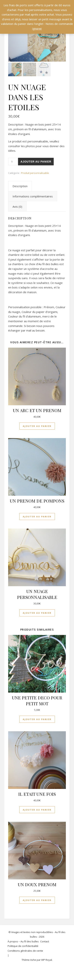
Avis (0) (17, 206)
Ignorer (37, 28)
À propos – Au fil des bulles (23, 941)
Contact (44, 941)
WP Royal (46, 960)
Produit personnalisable (35, 173)
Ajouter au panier (35, 161)
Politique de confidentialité (23, 946)
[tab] (20, 186)
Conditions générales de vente (25, 950)
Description (20, 186)
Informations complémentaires (33, 196)
